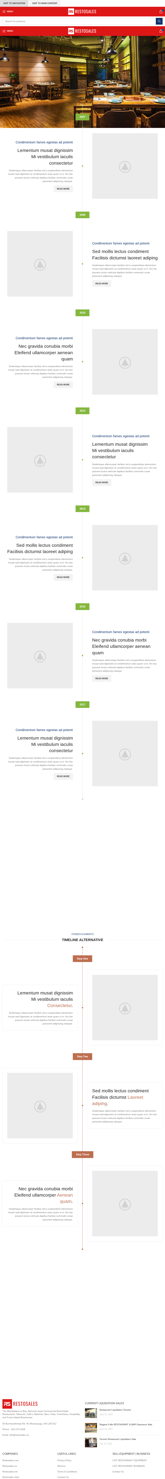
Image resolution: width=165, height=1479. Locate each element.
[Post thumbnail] (91, 1413)
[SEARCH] (159, 21)
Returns (61, 1466)
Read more (63, 189)
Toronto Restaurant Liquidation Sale (117, 1439)
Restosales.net (10, 1471)
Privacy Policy (64, 1460)
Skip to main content (44, 3)
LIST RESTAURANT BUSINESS (128, 1466)
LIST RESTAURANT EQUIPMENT (129, 1460)
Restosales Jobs (10, 1477)
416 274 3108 (17, 1429)
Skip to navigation (14, 3)
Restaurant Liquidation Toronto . (115, 1410)
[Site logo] (82, 11)
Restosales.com (10, 1460)
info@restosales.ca (19, 1435)
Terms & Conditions (67, 1471)
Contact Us (63, 1477)
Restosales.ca (9, 1466)
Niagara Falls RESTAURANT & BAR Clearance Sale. (126, 1424)
